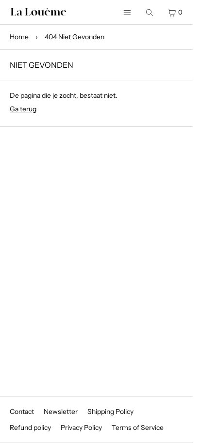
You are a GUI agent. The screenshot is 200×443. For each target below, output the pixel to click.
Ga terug (23, 109)
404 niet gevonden (74, 36)
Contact (22, 411)
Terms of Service (138, 427)
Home (19, 36)
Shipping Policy (110, 411)
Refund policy (30, 427)
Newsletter (61, 411)
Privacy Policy (81, 427)
